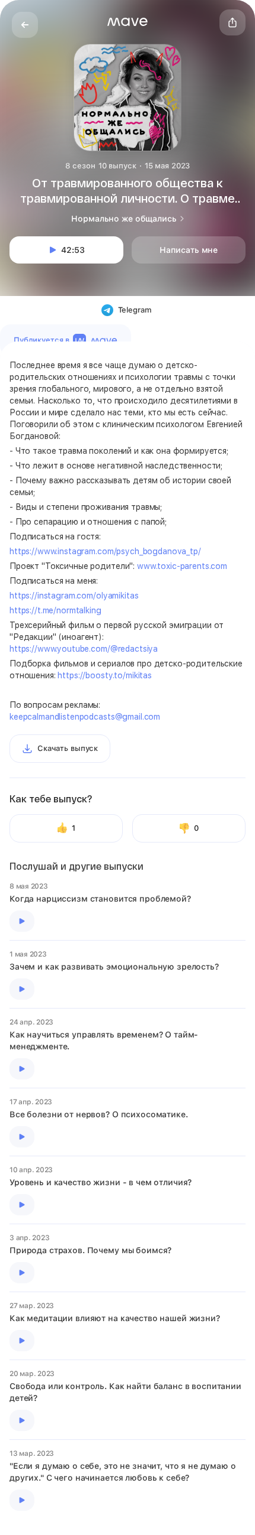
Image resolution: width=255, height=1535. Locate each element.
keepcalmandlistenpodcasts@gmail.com (84, 716)
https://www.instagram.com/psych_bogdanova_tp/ (105, 551)
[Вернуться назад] (25, 25)
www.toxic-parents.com (182, 566)
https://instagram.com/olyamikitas (73, 595)
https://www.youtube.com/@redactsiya (83, 648)
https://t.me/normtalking (55, 610)
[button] (127, 22)
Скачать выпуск (67, 748)
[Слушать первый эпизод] (21, 921)
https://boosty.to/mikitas (105, 675)
